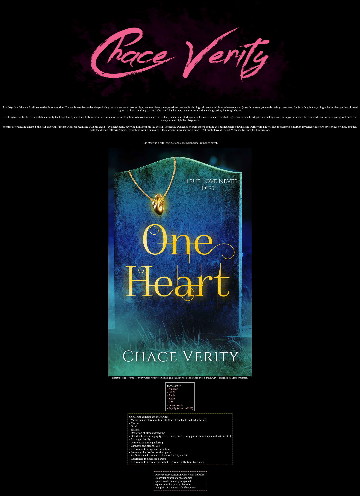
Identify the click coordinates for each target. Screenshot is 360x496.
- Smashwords (175, 404)
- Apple (171, 395)
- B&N (171, 392)
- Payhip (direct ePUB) (180, 408)
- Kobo (171, 398)
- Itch (170, 401)
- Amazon (172, 388)
